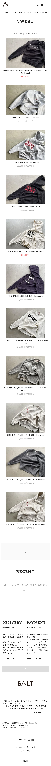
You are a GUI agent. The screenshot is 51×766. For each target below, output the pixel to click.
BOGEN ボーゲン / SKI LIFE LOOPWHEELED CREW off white (25, 341)
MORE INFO (9, 658)
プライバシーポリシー (25, 751)
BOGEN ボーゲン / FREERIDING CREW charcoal (26, 479)
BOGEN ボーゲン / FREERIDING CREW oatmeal (25, 435)
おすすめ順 (18, 33)
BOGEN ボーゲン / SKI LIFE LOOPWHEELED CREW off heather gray (26, 389)
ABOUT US (39, 712)
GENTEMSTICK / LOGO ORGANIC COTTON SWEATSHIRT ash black (25, 71)
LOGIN (22, 12)
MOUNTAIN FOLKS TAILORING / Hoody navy (25, 296)
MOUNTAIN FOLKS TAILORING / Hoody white (26, 251)
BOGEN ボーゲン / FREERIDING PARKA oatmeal (25, 524)
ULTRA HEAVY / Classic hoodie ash (25, 162)
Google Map (33, 723)
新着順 (34, 33)
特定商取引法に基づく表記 (25, 747)
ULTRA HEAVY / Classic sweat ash (25, 117)
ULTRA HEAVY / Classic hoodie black (25, 206)
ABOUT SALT (32, 12)
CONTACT (44, 12)
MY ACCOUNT (11, 12)
